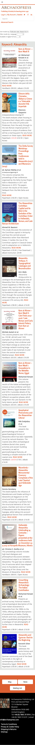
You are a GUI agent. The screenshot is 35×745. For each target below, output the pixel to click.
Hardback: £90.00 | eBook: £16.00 (15, 88)
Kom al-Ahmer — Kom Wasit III (25, 50)
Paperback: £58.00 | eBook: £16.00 (15, 305)
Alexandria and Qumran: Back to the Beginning (25, 637)
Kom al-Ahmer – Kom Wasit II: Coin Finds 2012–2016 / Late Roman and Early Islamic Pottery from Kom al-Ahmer (25, 319)
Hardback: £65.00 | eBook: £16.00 (15, 357)
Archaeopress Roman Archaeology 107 (13, 115)
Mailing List (17, 688)
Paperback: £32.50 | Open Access (15, 139)
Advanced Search (7, 22)
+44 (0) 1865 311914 (22, 714)
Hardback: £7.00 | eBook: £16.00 (15, 460)
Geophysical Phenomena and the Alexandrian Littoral (25, 414)
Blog (9, 682)
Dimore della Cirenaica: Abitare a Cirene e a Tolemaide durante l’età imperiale (25, 100)
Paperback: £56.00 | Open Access (15, 198)
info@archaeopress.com (9, 719)
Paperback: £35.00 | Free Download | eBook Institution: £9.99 (17, 251)
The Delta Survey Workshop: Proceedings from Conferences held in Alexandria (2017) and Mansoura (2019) (17, 156)
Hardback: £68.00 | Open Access (15, 574)
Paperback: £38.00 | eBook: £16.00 (15, 629)
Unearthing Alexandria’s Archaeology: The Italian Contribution (23, 585)
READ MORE (7, 85)
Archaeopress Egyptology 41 (10, 172)
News (25, 682)
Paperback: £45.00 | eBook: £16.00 (15, 666)
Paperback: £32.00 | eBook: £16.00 (15, 519)
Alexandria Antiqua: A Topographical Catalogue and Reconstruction (24, 263)
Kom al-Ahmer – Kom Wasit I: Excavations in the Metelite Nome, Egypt (25, 368)
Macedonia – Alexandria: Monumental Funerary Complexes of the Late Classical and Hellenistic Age (25, 476)
